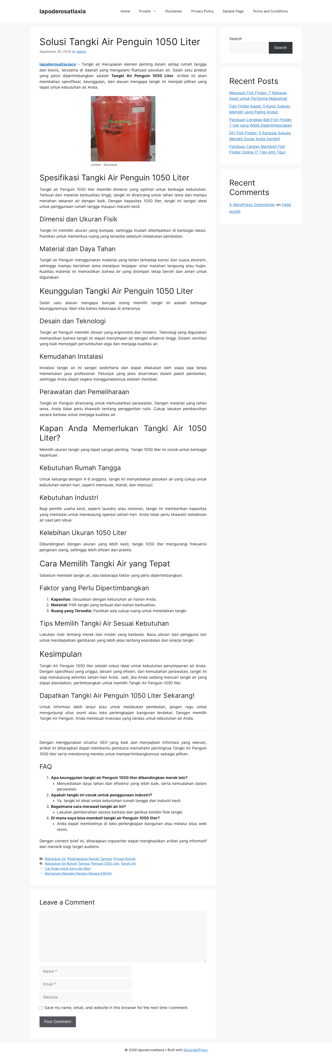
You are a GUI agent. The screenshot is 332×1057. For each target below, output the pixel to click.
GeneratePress (195, 1050)
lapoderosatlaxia (63, 11)
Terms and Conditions (270, 11)
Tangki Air (128, 863)
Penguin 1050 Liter (105, 863)
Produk (145, 11)
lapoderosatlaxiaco (58, 64)
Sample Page (233, 11)
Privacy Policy (202, 11)
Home (125, 11)
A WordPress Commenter (252, 204)
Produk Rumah (124, 859)
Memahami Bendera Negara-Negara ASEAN (78, 873)
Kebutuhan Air (55, 859)
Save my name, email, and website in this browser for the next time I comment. (116, 1007)
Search (235, 39)
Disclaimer (173, 11)
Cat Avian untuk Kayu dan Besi (68, 868)
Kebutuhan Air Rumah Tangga (67, 863)
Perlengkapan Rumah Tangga (89, 859)
